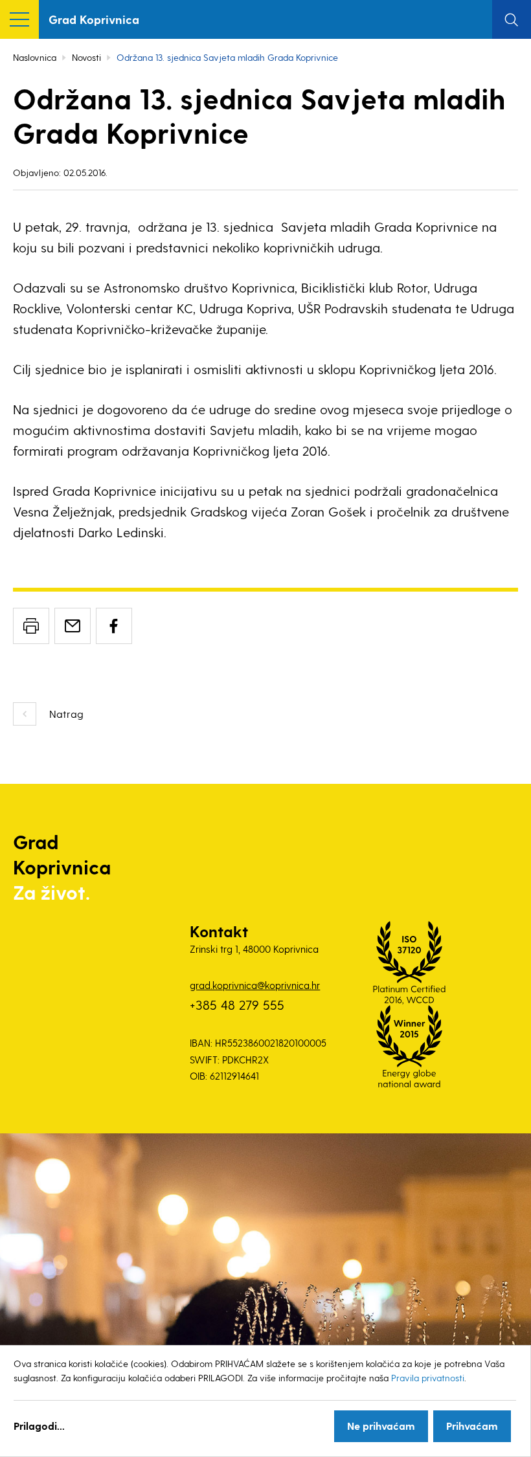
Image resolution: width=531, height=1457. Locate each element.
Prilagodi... (39, 1425)
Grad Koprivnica (94, 19)
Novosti (86, 57)
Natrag (66, 713)
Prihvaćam (472, 1425)
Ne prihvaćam (381, 1425)
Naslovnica (34, 57)
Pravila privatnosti (427, 1377)
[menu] (19, 19)
